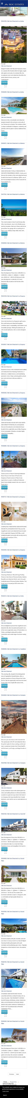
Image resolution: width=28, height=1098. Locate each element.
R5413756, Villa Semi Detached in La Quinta (12, 21)
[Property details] (14, 44)
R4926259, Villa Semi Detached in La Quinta (12, 92)
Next (17, 1074)
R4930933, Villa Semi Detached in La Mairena (12, 243)
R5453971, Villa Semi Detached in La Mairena (12, 143)
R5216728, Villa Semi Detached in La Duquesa (13, 296)
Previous (11, 1074)
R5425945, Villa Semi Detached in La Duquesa (13, 550)
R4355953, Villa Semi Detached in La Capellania (13, 649)
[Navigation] (2, 3)
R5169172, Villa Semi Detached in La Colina (12, 596)
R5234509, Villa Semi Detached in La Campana (13, 695)
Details (4, 82)
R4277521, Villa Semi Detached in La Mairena (12, 194)
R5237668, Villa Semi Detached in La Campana (13, 763)
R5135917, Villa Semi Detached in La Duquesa (13, 344)
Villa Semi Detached (6, 66)
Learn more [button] (5, 1091)
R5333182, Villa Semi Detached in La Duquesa (13, 392)
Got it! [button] (5, 1095)
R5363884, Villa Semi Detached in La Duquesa (13, 445)
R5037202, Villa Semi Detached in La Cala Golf (13, 814)
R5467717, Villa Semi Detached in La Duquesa (13, 496)
